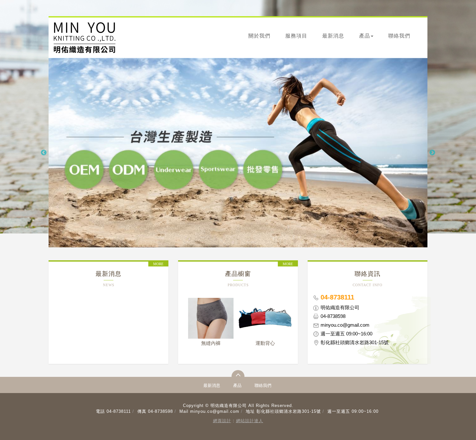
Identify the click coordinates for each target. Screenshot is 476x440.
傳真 (141, 411)
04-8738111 (119, 411)
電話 (100, 411)
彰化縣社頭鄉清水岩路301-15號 (288, 411)
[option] (238, 152)
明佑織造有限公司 (84, 37)
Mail (183, 411)
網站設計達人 (249, 420)
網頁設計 (222, 420)
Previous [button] (43, 153)
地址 (250, 411)
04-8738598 (160, 411)
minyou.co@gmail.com (214, 411)
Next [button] (432, 153)
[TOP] (238, 376)
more (158, 264)
